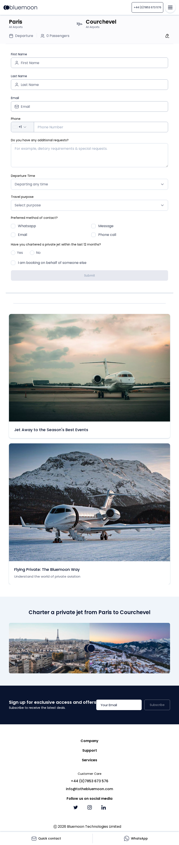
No (38, 252)
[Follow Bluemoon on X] (75, 807)
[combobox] (22, 127)
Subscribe (157, 705)
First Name (19, 54)
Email (15, 98)
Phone (16, 119)
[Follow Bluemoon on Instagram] (89, 807)
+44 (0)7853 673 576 (147, 7)
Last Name (19, 76)
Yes (20, 252)
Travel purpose (22, 197)
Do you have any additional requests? (40, 140)
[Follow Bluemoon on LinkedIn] (103, 807)
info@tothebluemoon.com (89, 788)
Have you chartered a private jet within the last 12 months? (56, 244)
